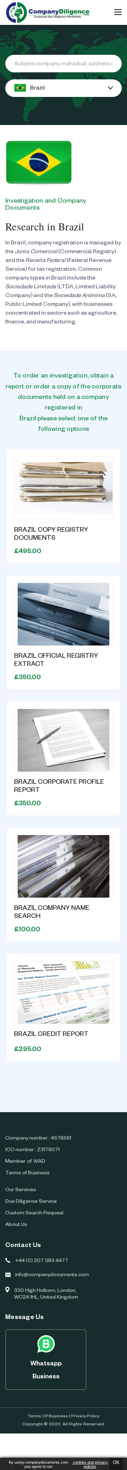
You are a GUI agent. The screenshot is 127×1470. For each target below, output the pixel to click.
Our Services (20, 1190)
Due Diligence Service (31, 1202)
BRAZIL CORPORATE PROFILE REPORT (59, 786)
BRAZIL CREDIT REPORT (51, 1034)
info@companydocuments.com (52, 1275)
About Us (16, 1225)
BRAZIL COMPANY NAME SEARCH (52, 912)
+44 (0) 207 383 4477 (41, 1261)
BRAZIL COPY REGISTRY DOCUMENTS (51, 534)
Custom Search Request (34, 1213)
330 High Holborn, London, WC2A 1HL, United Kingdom (46, 1294)
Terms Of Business (48, 1416)
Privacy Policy (85, 1416)
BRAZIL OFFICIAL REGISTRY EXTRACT (56, 660)
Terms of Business (27, 1173)
